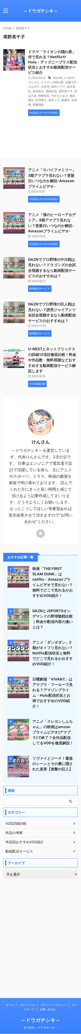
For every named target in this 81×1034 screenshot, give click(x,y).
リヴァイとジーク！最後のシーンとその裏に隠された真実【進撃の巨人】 (52, 763)
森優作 (65, 100)
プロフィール (27, 1004)
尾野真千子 (66, 91)
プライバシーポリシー (54, 1004)
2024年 (58, 78)
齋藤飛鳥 (38, 104)
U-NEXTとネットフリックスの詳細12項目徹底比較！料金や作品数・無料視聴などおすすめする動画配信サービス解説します (52, 360)
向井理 (45, 86)
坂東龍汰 (38, 91)
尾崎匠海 (51, 91)
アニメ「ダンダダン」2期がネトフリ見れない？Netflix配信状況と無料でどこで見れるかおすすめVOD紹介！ (52, 653)
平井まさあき (59, 95)
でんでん (33, 82)
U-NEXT (69, 78)
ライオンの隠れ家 (52, 82)
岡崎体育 (43, 95)
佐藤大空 (70, 82)
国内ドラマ (58, 86)
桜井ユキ (54, 100)
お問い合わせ (47, 1009)
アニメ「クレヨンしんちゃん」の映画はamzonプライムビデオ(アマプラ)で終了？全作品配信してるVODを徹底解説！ (52, 732)
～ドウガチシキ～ (40, 10)
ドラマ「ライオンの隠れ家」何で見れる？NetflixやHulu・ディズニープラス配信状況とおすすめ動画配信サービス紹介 (52, 62)
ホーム (10, 1004)
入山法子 (33, 86)
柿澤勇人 (41, 100)
